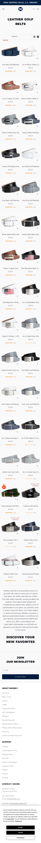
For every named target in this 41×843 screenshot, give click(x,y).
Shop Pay (5, 731)
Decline (20, 832)
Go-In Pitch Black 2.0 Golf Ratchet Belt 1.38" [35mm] (30, 438)
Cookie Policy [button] (10, 819)
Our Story (5, 693)
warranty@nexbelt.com (18, 803)
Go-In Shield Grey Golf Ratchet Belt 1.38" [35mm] (30, 336)
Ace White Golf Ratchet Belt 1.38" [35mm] (30, 166)
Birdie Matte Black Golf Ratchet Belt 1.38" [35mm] (30, 234)
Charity (4, 700)
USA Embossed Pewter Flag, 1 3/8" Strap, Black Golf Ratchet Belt (30, 574)
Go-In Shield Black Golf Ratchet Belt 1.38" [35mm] (30, 302)
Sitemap (5, 777)
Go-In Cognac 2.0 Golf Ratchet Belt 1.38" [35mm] (10, 98)
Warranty (5, 758)
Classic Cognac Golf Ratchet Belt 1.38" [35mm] (10, 268)
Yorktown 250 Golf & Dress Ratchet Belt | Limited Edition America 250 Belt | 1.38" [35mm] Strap (30, 506)
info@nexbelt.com (13, 798)
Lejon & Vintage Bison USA (12, 735)
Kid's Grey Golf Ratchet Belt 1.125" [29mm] (30, 404)
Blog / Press (6, 696)
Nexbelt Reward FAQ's (10, 723)
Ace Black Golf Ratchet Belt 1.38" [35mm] (10, 200)
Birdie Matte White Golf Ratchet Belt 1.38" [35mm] (10, 234)
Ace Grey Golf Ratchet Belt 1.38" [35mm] (30, 200)
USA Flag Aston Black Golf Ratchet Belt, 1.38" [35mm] (30, 268)
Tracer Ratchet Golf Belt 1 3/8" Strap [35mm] (10, 506)
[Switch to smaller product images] (38, 37)
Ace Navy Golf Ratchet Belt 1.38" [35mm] (10, 64)
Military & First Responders (12, 727)
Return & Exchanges (9, 762)
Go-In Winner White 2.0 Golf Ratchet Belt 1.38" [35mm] (30, 64)
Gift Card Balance (8, 712)
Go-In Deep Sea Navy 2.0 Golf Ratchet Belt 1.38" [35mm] (10, 438)
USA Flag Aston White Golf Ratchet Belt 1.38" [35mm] (10, 302)
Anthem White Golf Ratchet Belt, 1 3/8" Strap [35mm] (10, 574)
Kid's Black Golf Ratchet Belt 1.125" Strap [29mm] (30, 370)
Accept (20, 827)
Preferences (20, 838)
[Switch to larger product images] (34, 37)
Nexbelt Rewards (8, 720)
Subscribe (20, 677)
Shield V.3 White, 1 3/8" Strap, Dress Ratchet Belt (10, 336)
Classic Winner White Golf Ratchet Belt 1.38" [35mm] (30, 98)
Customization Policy (9, 750)
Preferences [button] (18, 821)
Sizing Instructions (8, 708)
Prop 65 (5, 773)
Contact (5, 746)
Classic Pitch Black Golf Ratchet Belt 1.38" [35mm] (10, 166)
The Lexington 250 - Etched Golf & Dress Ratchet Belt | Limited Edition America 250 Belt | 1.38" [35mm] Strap (10, 540)
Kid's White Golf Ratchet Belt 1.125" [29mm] (10, 404)
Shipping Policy (7, 754)
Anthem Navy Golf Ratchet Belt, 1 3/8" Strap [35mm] (30, 540)
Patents (5, 769)
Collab (4, 704)
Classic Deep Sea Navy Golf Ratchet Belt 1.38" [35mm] (30, 132)
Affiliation (5, 716)
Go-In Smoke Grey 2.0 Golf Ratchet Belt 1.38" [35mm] (30, 472)
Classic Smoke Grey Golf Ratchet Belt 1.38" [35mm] (10, 132)
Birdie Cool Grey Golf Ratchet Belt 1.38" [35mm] (10, 472)
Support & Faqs (8, 766)
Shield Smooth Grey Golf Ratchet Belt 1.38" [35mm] (10, 370)
